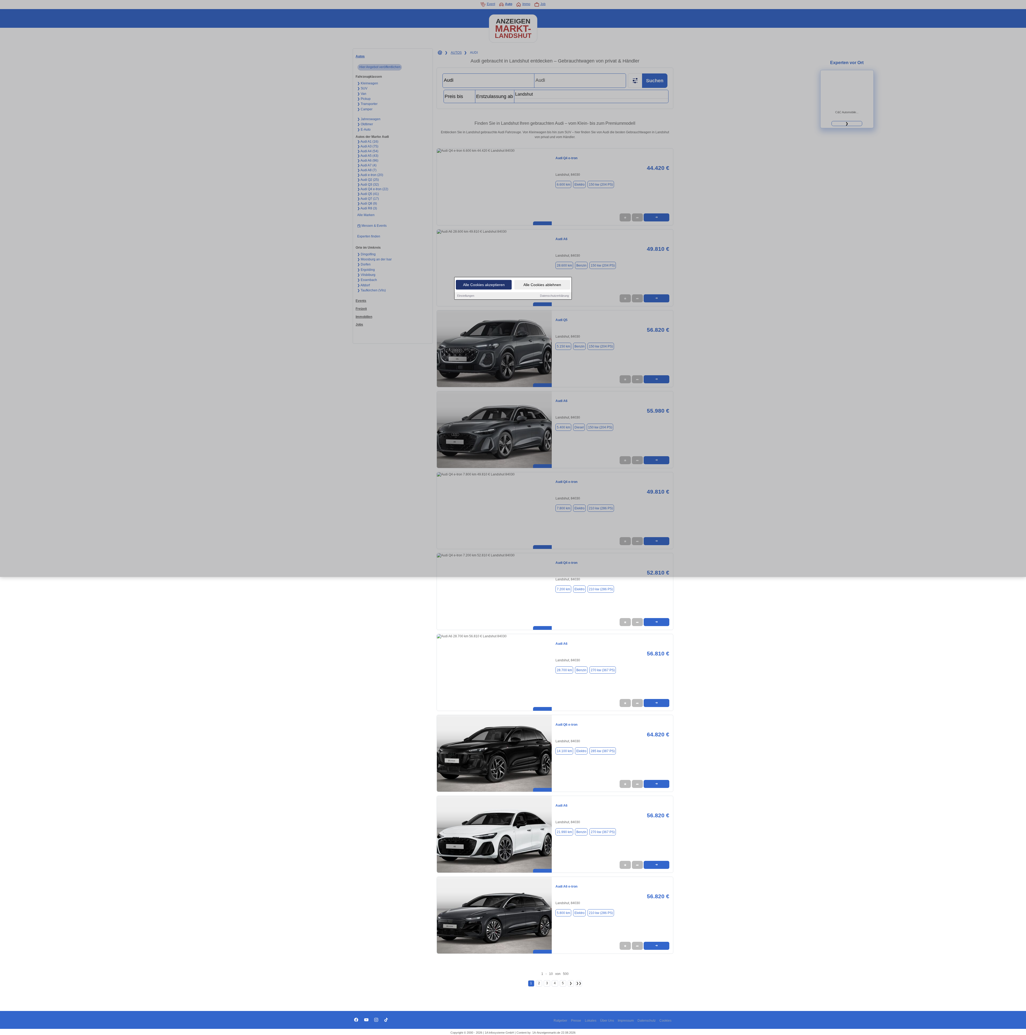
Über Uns (607, 1020)
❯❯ (578, 983)
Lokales (590, 1020)
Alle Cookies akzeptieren (484, 285)
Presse (576, 1020)
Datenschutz (647, 1020)
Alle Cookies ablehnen (542, 285)
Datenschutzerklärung (554, 295)
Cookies (665, 1020)
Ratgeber (560, 1020)
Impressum (626, 1020)
